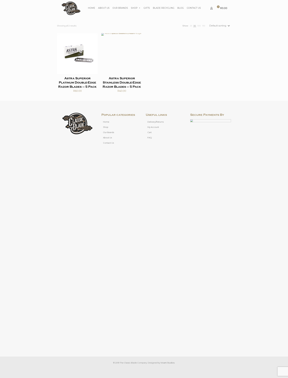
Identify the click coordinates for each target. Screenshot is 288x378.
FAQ (149, 137)
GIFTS (147, 8)
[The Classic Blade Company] (71, 8)
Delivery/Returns (155, 122)
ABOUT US (104, 8)
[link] (191, 25)
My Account (153, 127)
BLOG (180, 8)
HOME (91, 8)
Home (106, 122)
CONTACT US (194, 8)
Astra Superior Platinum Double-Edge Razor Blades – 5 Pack (77, 82)
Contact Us (108, 143)
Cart (149, 132)
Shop (105, 127)
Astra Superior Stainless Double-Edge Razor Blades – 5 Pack (122, 82)
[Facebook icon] (142, 367)
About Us (107, 137)
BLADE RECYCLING (163, 8)
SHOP (134, 8)
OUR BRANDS (120, 8)
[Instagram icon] (145, 367)
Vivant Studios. (168, 362)
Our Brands (108, 132)
